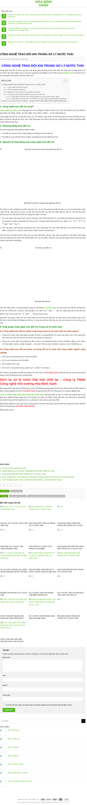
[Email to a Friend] (13, 485)
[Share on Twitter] (9, 485)
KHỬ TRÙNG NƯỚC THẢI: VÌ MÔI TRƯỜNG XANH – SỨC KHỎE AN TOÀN (31, 480)
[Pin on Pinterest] (16, 485)
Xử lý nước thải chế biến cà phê (14, 468)
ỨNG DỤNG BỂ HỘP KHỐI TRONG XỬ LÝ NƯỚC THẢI (24, 474)
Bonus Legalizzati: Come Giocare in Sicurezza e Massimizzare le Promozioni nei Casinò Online (38, 477)
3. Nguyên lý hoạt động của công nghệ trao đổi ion (23, 92)
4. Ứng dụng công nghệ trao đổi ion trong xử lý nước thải (25, 94)
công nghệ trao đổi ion (17, 496)
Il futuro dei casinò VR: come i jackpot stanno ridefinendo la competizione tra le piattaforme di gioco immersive (45, 16)
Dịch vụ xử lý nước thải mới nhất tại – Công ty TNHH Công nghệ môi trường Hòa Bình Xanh (35, 101)
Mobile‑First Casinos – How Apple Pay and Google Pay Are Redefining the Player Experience (43, 42)
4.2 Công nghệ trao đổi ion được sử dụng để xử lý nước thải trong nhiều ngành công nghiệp (38, 98)
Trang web (6, 695)
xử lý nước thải (50, 308)
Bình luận (7, 657)
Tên (4, 675)
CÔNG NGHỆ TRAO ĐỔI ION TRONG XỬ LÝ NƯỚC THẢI (24, 84)
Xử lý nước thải (16, 491)
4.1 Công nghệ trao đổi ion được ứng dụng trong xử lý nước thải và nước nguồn (34, 96)
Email (5, 685)
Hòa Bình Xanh (43, 3)
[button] (64, 81)
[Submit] (83, 721)
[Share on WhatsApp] (1, 485)
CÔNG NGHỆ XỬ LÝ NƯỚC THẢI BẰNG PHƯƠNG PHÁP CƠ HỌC (28, 471)
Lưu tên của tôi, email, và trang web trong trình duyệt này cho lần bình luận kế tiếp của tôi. (39, 705)
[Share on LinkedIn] (20, 485)
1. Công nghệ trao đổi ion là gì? (17, 87)
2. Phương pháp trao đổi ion (15, 89)
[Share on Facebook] (5, 485)
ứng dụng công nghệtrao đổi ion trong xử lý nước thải (46, 496)
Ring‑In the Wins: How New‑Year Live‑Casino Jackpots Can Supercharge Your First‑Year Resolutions (46, 35)
